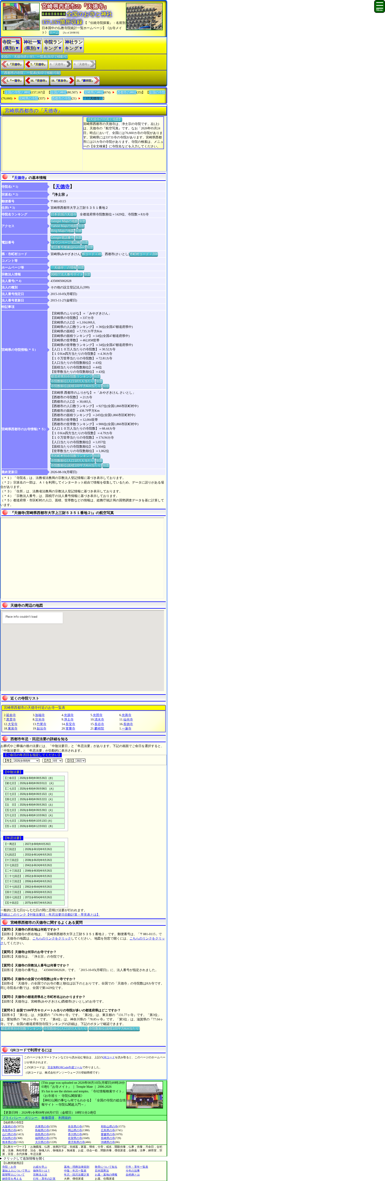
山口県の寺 (9, 1134)
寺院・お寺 (9, 1166)
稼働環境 (48, 1117)
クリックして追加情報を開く (24, 1158)
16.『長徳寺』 (39, 80)
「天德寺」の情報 (63, 267)
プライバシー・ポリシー (20, 1117)
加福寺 (40, 715)
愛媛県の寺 (108, 1134)
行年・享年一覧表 (137, 1166)
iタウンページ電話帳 (65, 242)
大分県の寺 (42, 1142)
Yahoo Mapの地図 (64, 226)
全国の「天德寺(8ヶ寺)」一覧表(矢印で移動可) (34, 56)
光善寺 (126, 715)
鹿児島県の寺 (76, 1142)
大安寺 (12, 724)
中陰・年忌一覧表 (75, 1170)
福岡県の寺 (42, 1138)
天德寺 (19, 178)
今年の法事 (133, 1170)
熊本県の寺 (9, 1142)
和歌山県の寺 (109, 1126)
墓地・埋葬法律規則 (76, 1166)
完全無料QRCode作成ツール (65, 1067)
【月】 (47, 760)
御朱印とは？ (41, 1170)
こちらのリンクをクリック (51, 938)
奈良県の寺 (75, 1126)
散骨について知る (106, 1166)
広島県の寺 (108, 1130)
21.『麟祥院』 (85, 80)
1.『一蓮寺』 (15, 80)
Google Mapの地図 (64, 221)
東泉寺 (12, 728)
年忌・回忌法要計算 (76, 1174)
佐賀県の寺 (75, 1138)
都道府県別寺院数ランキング (71, 376)
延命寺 (11, 715)
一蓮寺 (126, 728)
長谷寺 (99, 724)
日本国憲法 (102, 1170)
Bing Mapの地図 (62, 230)
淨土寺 (69, 719)
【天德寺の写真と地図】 (104, 119)
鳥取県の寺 (9, 1130)
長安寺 (70, 724)
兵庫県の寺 (42, 1126)
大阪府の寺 (9, 1126)
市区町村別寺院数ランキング (71, 455)
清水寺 (99, 719)
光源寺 (69, 715)
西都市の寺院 (61, 98)
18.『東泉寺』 (60, 80)
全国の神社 (59, 92)
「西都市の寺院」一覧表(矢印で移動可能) (31, 72)
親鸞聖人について (13, 1174)
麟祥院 (99, 728)
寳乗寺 (70, 728)
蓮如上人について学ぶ (16, 1170)
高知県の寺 (9, 1138)
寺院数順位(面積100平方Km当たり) (76, 386)
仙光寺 (128, 719)
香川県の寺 (75, 1134)
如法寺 (41, 728)
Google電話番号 (62, 237)
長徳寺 (128, 724)
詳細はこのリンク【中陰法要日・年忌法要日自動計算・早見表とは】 (50, 914)
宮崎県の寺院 (28, 98)
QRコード (109, 1057)
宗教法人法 (40, 1174)
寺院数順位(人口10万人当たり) (73, 381)
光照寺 (97, 715)
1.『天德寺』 (15, 64)
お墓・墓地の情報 (106, 1174)
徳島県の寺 (42, 1134)
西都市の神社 (126, 92)
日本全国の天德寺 (63, 214)
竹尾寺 (41, 724)
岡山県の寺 (75, 1130)
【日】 (70, 760)
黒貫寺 (11, 719)
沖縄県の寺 (108, 1142)
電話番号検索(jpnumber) (68, 247)
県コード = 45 (91, 254)
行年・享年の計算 (44, 1178)
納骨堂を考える (12, 1178)
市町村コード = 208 (144, 254)
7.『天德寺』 (38, 64)
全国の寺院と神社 (17, 92)
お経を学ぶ (40, 1166)
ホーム (54, 32)
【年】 (8, 760)
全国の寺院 (157, 92)
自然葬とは (133, 1174)
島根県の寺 (42, 1130)
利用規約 (64, 1117)
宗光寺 (40, 719)
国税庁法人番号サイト (67, 274)
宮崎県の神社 (93, 92)
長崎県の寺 (108, 1138)
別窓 (82, 221)
